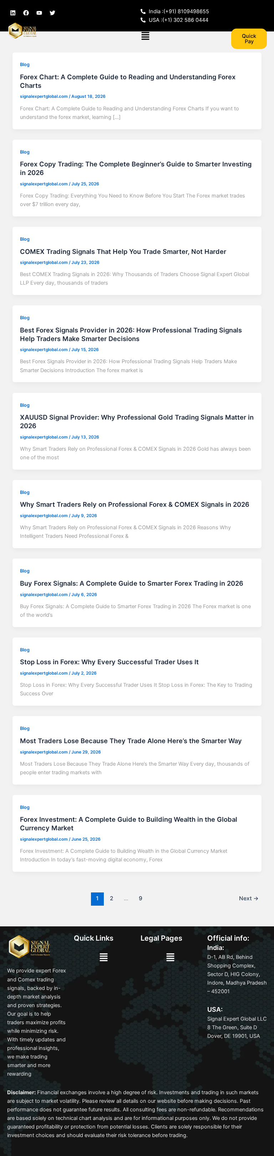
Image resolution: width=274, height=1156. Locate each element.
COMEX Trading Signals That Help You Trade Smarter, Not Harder (123, 251)
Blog (25, 64)
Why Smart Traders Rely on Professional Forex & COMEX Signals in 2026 (134, 504)
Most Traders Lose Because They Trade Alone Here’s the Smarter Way (131, 741)
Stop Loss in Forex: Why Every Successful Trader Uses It (109, 662)
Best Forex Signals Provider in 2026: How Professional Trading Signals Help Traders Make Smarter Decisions (131, 334)
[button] (145, 36)
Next (249, 898)
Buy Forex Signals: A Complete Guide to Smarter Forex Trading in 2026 (131, 583)
